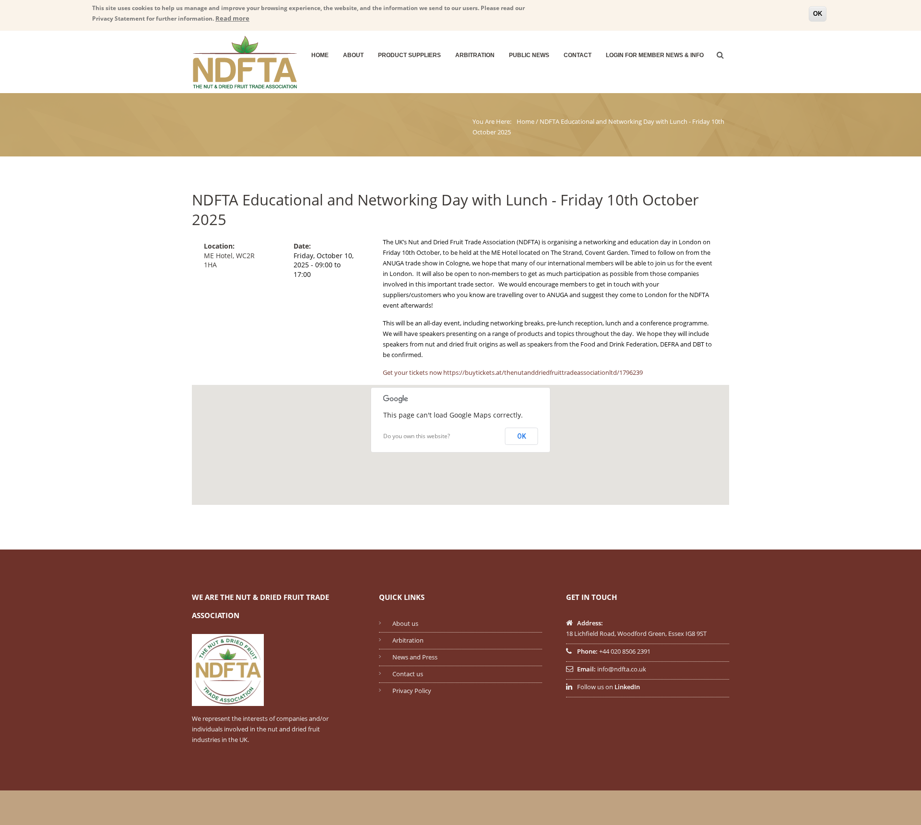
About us (405, 623)
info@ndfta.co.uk (621, 669)
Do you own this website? (416, 436)
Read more (232, 18)
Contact (577, 55)
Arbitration (475, 55)
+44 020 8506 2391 (624, 651)
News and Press (414, 657)
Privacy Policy (411, 690)
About (353, 55)
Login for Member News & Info (655, 55)
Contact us (407, 674)
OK (817, 13)
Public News (529, 55)
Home (320, 55)
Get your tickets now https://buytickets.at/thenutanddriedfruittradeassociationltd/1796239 (513, 372)
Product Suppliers (409, 55)
